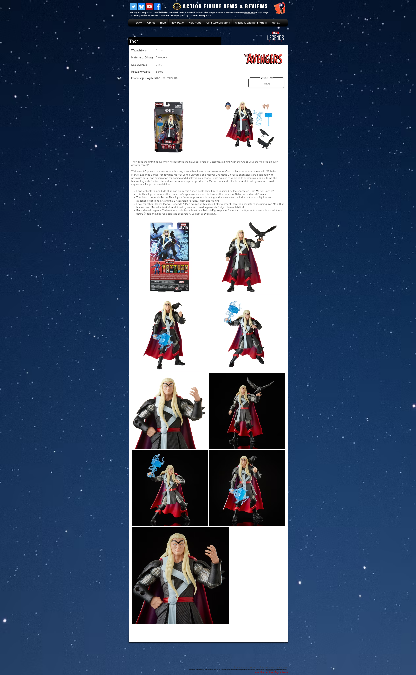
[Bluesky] (141, 6)
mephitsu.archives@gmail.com (271, 672)
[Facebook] (157, 6)
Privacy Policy (205, 15)
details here (249, 12)
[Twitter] (133, 6)
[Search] (165, 7)
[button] (251, 22)
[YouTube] (149, 6)
